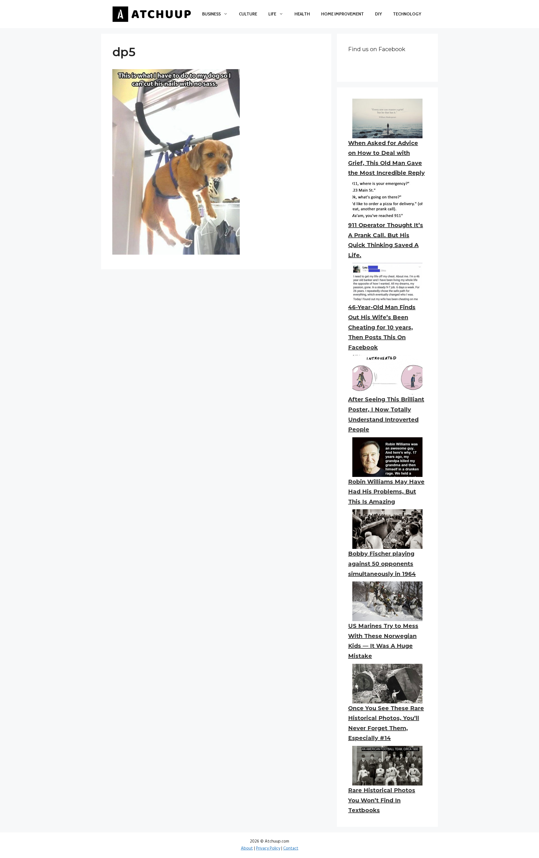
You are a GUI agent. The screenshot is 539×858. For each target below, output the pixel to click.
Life (272, 14)
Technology (407, 14)
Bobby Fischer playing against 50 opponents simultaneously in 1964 (382, 563)
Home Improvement (342, 14)
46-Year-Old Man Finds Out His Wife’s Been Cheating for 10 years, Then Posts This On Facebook (381, 327)
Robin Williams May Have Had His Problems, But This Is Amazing (386, 491)
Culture (248, 14)
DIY (378, 14)
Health (302, 14)
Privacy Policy (268, 848)
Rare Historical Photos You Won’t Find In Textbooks (381, 800)
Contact (290, 848)
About (247, 848)
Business (211, 14)
